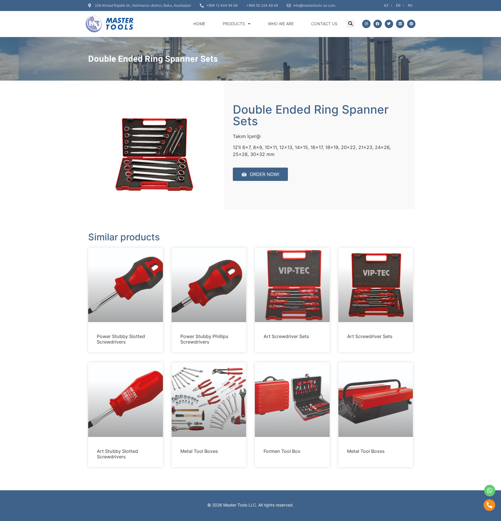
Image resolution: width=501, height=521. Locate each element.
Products (234, 23)
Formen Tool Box (282, 451)
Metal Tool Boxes (199, 451)
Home (199, 23)
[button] (350, 24)
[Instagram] (366, 24)
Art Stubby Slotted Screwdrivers (117, 454)
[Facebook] (377, 24)
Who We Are (281, 23)
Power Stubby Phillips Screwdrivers (204, 339)
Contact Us (324, 23)
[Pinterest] (411, 24)
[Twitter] (389, 24)
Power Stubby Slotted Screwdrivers (121, 339)
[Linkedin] (400, 24)
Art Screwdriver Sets (286, 336)
